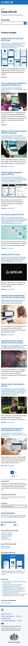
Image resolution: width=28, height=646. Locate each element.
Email (4, 525)
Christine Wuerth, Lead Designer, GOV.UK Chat (13, 43)
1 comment (10, 248)
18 (15, 472)
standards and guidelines (14, 515)
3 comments (11, 334)
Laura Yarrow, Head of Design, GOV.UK (11, 257)
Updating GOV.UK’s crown (10, 254)
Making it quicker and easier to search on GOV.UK (12, 173)
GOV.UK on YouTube (6, 539)
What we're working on (20, 138)
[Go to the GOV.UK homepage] (7, 2)
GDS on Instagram (6, 546)
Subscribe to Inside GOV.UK (8, 497)
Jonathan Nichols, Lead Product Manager (11, 433)
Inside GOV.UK (9, 11)
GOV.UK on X (4, 537)
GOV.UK (18, 616)
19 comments (11, 422)
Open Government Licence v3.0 (10, 628)
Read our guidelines (6, 602)
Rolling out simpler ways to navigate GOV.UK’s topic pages (14, 132)
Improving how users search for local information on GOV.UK (12, 429)
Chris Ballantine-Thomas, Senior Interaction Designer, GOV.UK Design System (13, 258)
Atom (17, 525)
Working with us (5, 436)
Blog (2, 9)
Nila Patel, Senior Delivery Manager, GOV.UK (12, 345)
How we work (4, 47)
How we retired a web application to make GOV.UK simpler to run (14, 84)
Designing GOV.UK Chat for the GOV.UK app (12, 39)
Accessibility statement (8, 620)
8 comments (11, 465)
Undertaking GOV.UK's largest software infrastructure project (12, 342)
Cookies (19, 620)
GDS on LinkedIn (5, 548)
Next (13, 476)
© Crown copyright (14, 642)
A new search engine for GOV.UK (12, 214)
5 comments (11, 166)
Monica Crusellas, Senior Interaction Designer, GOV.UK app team (11, 45)
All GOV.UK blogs (6, 614)
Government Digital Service (16, 15)
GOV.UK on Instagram (6, 534)
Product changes (12, 47)
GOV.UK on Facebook (6, 533)
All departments (6, 618)
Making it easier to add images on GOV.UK (12, 385)
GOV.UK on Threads (6, 536)
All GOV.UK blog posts (8, 616)
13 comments (11, 289)
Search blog (5, 20)
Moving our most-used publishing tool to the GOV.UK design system (13, 296)
